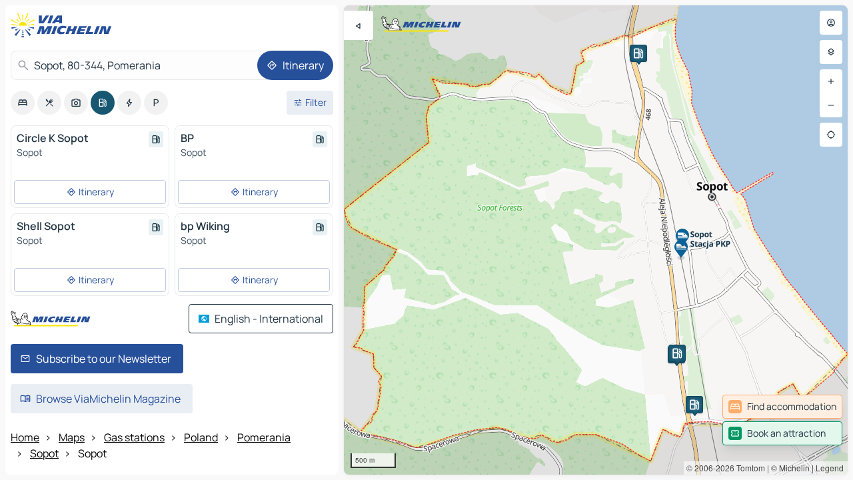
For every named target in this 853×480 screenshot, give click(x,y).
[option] (23, 103)
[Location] (831, 135)
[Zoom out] (831, 105)
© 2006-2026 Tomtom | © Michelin (748, 467)
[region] (596, 240)
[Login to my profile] (831, 23)
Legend (830, 467)
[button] (694, 404)
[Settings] (831, 52)
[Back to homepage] (64, 25)
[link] (782, 407)
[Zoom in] (831, 81)
